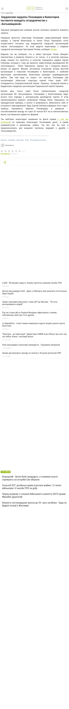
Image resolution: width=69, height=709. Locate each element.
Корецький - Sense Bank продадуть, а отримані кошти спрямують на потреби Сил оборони (30, 478)
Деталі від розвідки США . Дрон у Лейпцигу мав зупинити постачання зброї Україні (34, 292)
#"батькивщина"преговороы (38, 140)
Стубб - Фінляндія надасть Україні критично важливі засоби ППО (32, 283)
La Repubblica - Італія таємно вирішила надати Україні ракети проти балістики (33, 324)
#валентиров (20, 140)
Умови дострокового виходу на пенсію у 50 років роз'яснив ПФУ (31, 353)
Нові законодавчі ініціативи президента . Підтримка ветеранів (31, 345)
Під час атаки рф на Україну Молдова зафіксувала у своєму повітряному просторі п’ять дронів (29, 313)
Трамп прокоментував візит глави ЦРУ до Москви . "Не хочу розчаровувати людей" (29, 303)
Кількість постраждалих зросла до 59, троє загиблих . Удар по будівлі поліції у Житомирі (34, 504)
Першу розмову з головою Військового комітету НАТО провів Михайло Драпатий (34, 495)
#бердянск (4, 140)
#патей (27, 140)
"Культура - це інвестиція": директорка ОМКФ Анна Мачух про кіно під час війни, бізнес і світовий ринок (34, 335)
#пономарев (11, 140)
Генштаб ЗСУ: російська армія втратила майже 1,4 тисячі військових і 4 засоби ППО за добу (31, 487)
